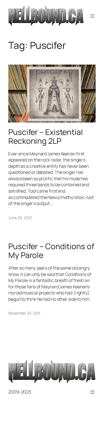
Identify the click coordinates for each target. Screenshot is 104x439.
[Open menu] (92, 16)
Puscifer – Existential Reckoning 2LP (45, 136)
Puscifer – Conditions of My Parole (51, 250)
